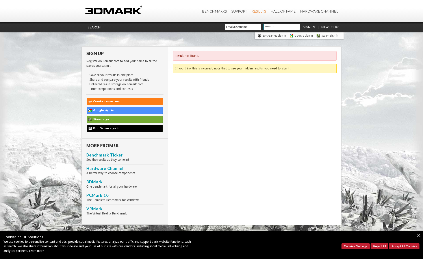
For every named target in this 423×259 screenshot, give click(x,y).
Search (94, 27)
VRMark (94, 208)
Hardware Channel (319, 11)
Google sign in (304, 35)
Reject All (379, 246)
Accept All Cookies (404, 246)
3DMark (94, 181)
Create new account (107, 101)
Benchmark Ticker (104, 155)
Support (239, 11)
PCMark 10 (97, 195)
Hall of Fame (283, 11)
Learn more (36, 251)
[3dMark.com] (113, 10)
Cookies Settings (355, 246)
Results (259, 11)
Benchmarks (214, 11)
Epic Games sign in (274, 35)
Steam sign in (329, 35)
